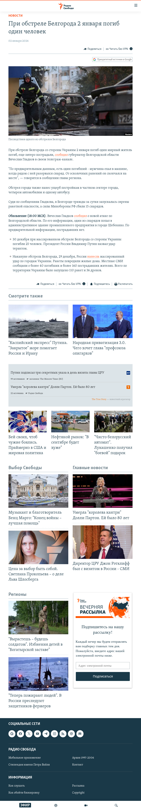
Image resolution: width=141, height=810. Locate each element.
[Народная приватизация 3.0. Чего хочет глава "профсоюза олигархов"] (103, 321)
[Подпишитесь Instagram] (54, 733)
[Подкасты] (71, 733)
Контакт (77, 764)
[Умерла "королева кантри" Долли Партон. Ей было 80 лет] (103, 491)
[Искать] (116, 805)
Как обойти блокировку (23, 792)
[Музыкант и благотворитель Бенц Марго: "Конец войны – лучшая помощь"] (38, 491)
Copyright (78, 792)
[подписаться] (79, 733)
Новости (15, 16)
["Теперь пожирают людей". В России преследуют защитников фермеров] (38, 674)
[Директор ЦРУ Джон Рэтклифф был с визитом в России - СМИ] (103, 542)
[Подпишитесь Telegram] (45, 733)
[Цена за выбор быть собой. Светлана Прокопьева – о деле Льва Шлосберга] (38, 547)
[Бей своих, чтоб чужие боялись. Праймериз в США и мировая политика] (27, 421)
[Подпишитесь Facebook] (20, 733)
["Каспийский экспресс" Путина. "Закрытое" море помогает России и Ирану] (38, 321)
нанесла (93, 256)
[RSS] (62, 733)
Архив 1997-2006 (83, 757)
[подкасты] (55, 805)
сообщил (61, 155)
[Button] (92, 49)
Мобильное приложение (24, 757)
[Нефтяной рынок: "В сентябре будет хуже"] (70, 421)
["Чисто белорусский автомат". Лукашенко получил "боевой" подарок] (113, 421)
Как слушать (16, 785)
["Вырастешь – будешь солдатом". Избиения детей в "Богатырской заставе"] (38, 617)
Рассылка (78, 785)
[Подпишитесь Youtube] (37, 733)
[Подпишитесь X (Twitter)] (29, 733)
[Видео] (85, 805)
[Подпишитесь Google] (11, 733)
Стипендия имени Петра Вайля (29, 764)
